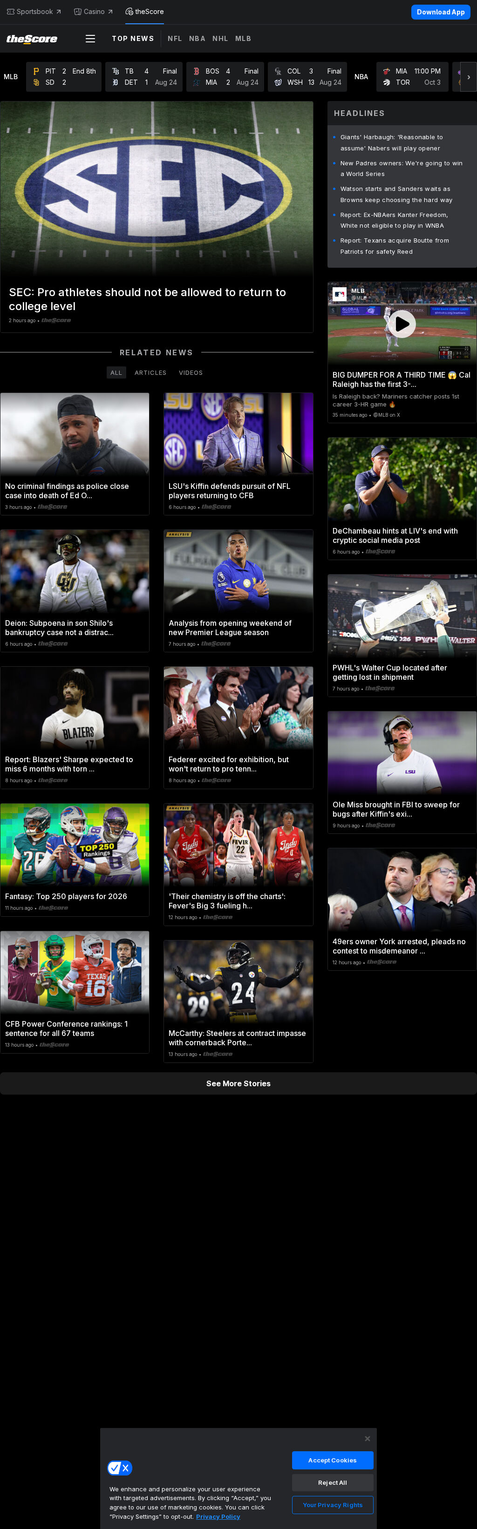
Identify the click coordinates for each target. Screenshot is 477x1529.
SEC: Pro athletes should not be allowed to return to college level (147, 299)
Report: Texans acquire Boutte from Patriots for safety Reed (395, 246)
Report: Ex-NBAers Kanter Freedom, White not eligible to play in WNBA (395, 220)
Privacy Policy (218, 1516)
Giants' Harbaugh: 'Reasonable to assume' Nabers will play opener (392, 142)
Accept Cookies (332, 1460)
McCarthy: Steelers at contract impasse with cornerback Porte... (237, 1037)
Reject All (332, 1482)
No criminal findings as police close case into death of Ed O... (67, 490)
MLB (243, 38)
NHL (220, 38)
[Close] (367, 1438)
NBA (197, 38)
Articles (151, 372)
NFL (175, 38)
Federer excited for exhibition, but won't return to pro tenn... (229, 764)
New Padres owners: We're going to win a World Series (402, 168)
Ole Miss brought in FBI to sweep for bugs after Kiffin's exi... (396, 809)
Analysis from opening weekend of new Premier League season (230, 627)
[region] (238, 1478)
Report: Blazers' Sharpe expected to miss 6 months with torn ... (69, 764)
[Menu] (90, 39)
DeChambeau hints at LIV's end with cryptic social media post (395, 535)
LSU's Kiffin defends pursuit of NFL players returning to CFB (230, 490)
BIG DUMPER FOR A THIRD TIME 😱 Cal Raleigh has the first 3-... (401, 379)
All (116, 372)
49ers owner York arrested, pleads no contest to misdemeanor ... (399, 946)
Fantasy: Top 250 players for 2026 (66, 896)
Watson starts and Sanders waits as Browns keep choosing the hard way (397, 194)
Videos (191, 372)
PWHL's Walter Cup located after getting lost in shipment (390, 672)
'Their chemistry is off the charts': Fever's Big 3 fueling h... (227, 901)
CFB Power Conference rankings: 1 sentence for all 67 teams (66, 1028)
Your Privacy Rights (333, 1505)
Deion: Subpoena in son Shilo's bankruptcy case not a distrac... (59, 627)
